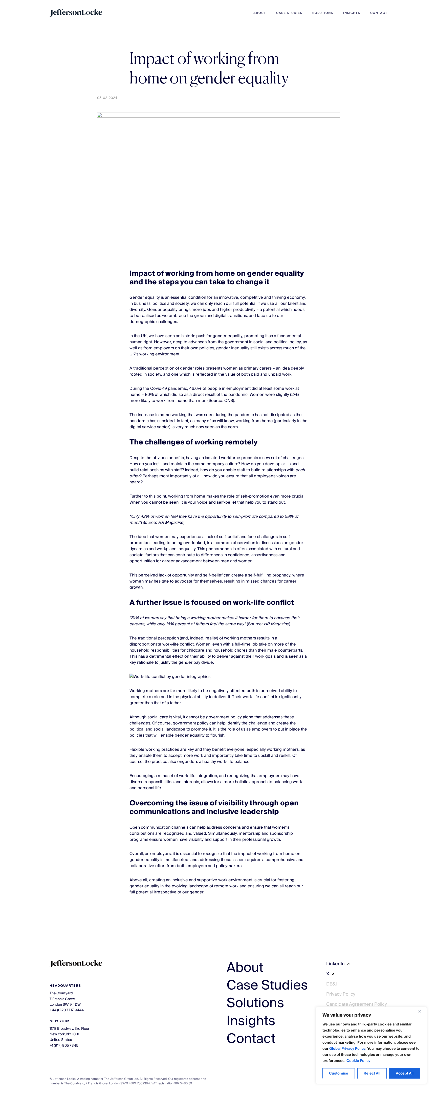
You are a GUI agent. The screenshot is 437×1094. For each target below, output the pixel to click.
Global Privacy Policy (347, 1049)
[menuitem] (254, 13)
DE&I (331, 984)
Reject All (372, 1073)
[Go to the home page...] (76, 13)
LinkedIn (335, 964)
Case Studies (289, 13)
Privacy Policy (340, 994)
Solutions (322, 13)
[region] (371, 1045)
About (259, 13)
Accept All (404, 1073)
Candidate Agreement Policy (356, 1004)
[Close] (422, 1011)
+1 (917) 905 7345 (64, 1046)
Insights (351, 13)
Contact (378, 13)
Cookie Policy (358, 1061)
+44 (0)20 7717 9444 (67, 1010)
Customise (338, 1073)
